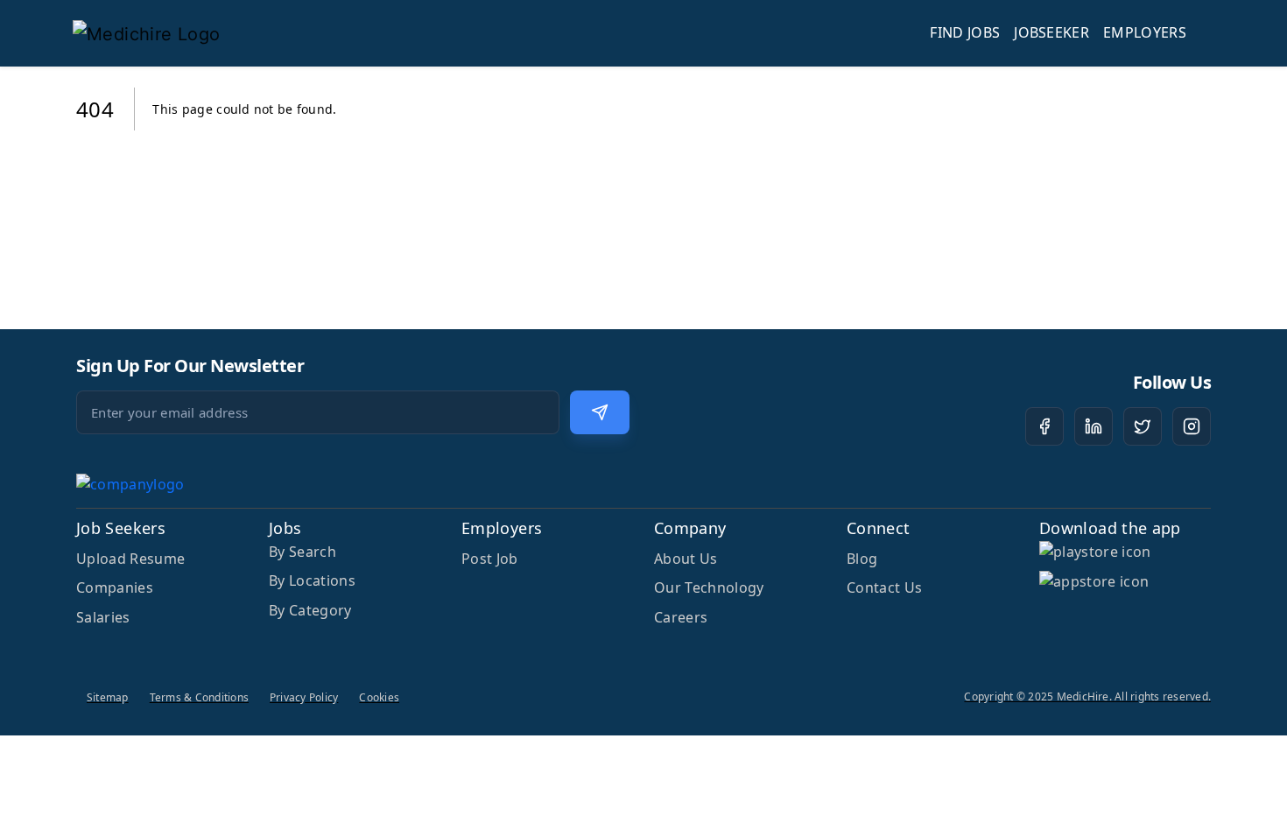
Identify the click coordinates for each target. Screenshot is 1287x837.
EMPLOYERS (1144, 32)
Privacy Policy (304, 697)
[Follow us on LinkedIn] (1093, 426)
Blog (862, 558)
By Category (310, 610)
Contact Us (884, 587)
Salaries (103, 617)
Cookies (379, 697)
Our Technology (708, 587)
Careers (680, 617)
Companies (114, 587)
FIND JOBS (965, 32)
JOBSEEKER (1051, 32)
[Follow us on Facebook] (1044, 426)
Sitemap (108, 697)
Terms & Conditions (199, 697)
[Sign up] (599, 412)
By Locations (312, 580)
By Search (302, 551)
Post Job (489, 558)
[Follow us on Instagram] (1191, 426)
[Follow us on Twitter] (1142, 426)
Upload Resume (130, 558)
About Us (686, 558)
